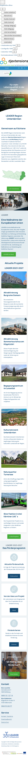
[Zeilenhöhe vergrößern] (16, 52)
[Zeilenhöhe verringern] (13, 52)
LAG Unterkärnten (14, 189)
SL (25, 68)
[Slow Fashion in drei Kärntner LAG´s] (14, 501)
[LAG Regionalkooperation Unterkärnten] (7, 73)
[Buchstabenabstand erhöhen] (21, 55)
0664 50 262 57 (6, 706)
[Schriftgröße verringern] (14, 48)
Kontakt (7, 68)
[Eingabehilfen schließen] (4, 9)
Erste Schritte (14, 674)
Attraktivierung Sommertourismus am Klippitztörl (14, 341)
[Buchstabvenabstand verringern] (18, 55)
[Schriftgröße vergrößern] (16, 48)
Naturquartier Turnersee (10, 473)
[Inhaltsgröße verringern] (17, 45)
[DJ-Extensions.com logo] (14, 61)
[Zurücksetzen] (1, 9)
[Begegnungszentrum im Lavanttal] (14, 373)
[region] (14, 94)
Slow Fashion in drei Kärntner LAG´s (13, 515)
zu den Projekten (14, 536)
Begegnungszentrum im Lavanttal (13, 387)
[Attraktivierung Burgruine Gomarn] (14, 279)
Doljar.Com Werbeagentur (13, 746)
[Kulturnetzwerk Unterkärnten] (14, 417)
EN (19, 68)
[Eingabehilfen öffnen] (2, 2)
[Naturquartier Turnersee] (14, 459)
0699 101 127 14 (7, 695)
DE (22, 68)
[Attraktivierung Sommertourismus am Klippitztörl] (14, 326)
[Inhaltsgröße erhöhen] (19, 45)
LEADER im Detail (8, 254)
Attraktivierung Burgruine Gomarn (12, 293)
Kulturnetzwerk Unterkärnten (11, 431)
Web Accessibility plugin (7, 65)
